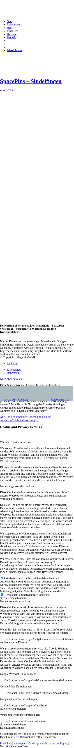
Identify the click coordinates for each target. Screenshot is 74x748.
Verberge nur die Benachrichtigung (49, 743)
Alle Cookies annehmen (13, 416)
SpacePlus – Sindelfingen (31, 81)
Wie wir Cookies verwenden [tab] (16, 442)
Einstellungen (30, 420)
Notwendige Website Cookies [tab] (17, 486)
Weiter (12, 90)
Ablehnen (17, 420)
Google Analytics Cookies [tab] (15, 601)
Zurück (4, 90)
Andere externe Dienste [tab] (13, 642)
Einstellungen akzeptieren (14, 743)
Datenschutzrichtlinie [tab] (12, 727)
